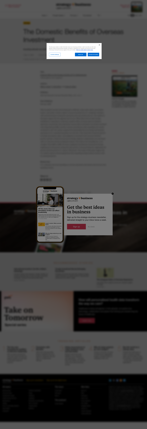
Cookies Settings (55, 54)
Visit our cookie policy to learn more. (84, 49)
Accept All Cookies (93, 54)
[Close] (99, 45)
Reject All (80, 54)
